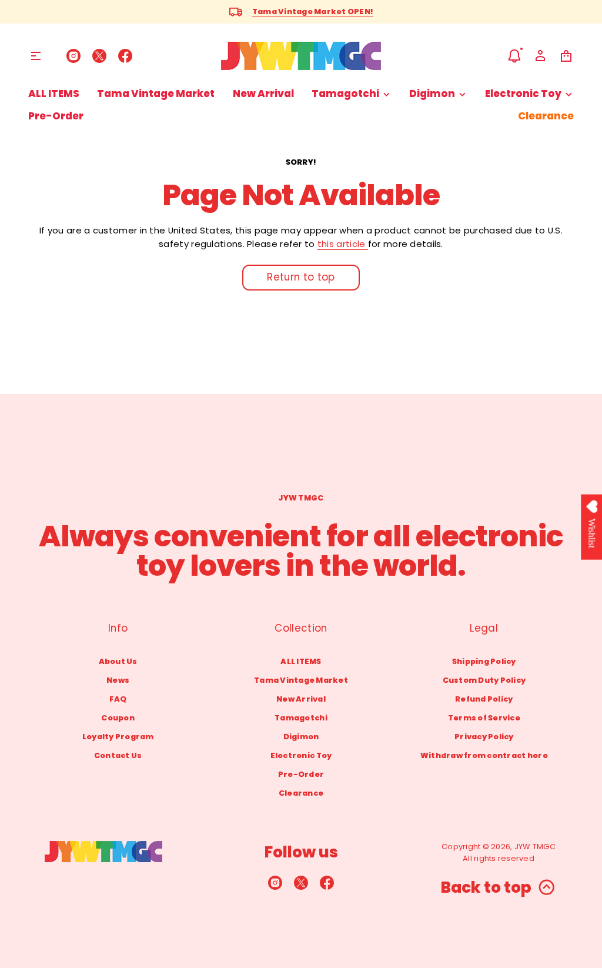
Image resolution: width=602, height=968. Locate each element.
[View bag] (566, 56)
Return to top (301, 277)
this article (342, 244)
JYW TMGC (535, 847)
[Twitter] (99, 56)
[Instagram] (73, 56)
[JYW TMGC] (301, 56)
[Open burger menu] (36, 56)
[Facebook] (125, 56)
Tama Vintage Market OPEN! (312, 11)
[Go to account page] (540, 56)
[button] (514, 56)
